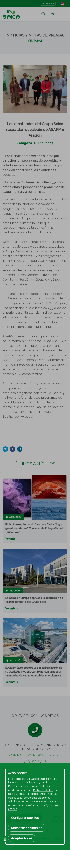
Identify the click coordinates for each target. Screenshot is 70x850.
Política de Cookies (43, 790)
